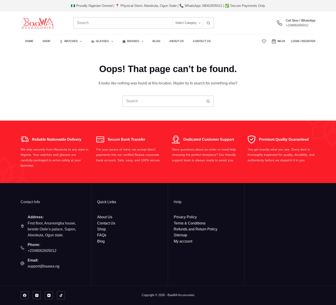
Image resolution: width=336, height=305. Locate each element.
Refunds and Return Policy (195, 229)
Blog (156, 41)
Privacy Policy (185, 217)
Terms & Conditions (189, 223)
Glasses (102, 41)
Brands (133, 41)
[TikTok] (61, 295)
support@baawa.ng (43, 266)
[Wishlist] (264, 41)
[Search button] (208, 23)
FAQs (101, 235)
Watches (71, 41)
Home (29, 41)
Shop (46, 41)
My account (183, 241)
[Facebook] (25, 295)
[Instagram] (37, 295)
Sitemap (180, 235)
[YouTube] (49, 295)
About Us (176, 41)
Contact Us (202, 41)
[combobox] (123, 23)
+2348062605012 (297, 25)
